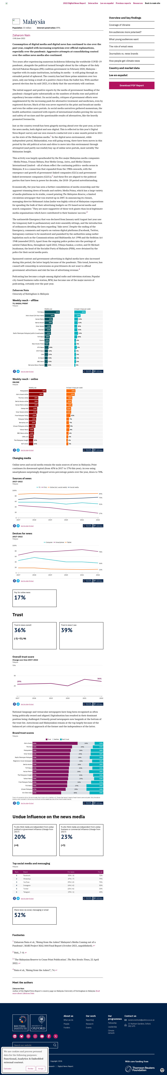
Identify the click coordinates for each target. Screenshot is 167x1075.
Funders (67, 1027)
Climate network (111, 1031)
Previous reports (123, 3)
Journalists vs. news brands (123, 53)
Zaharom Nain (21, 35)
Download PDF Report (132, 85)
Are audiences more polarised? (125, 32)
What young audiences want (124, 39)
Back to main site (152, 3)
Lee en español (107, 3)
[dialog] (25, 1060)
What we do (68, 1020)
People (66, 1024)
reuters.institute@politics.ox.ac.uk (141, 1020)
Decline (30, 1068)
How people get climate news (124, 60)
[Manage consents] (162, 1070)
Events (88, 1027)
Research (89, 1024)
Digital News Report (65, 1066)
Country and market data (124, 68)
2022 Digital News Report (74, 3)
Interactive (93, 3)
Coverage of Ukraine (119, 24)
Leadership (112, 1027)
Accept (40, 1068)
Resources (138, 3)
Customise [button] (7, 1069)
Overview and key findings (125, 17)
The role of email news (121, 46)
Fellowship (112, 1023)
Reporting (90, 1020)
